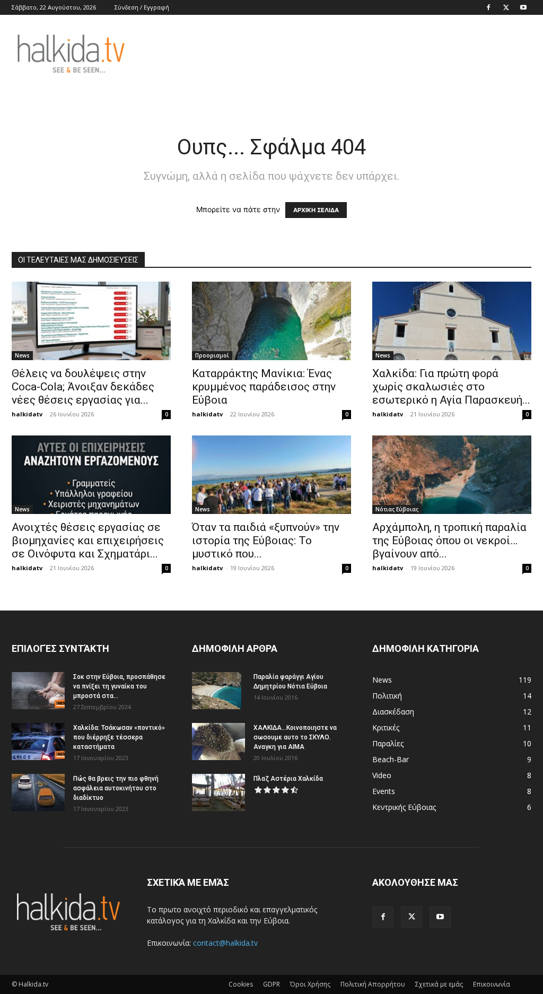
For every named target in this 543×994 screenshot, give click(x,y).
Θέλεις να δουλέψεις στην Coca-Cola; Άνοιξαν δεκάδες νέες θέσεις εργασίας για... (83, 386)
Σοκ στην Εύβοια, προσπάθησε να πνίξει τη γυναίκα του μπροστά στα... (119, 686)
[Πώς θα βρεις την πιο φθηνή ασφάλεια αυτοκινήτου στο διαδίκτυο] (38, 792)
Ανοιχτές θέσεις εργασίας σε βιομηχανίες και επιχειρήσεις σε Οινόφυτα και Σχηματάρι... (88, 540)
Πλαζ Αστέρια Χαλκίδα (288, 778)
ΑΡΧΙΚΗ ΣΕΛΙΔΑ (316, 210)
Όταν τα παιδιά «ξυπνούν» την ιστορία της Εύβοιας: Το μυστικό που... (265, 540)
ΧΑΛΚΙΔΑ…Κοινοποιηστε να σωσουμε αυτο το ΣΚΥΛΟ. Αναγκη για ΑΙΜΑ (295, 737)
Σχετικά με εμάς (439, 984)
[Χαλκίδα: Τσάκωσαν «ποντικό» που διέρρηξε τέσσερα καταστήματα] (38, 741)
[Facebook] (488, 7)
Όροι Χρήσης (310, 984)
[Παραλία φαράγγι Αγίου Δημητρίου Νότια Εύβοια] (216, 690)
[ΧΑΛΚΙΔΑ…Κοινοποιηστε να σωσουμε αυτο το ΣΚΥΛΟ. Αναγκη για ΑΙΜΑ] (218, 741)
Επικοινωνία (491, 984)
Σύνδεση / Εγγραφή (142, 7)
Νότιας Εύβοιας (396, 509)
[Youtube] (523, 7)
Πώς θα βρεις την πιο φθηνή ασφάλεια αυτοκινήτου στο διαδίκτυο (116, 788)
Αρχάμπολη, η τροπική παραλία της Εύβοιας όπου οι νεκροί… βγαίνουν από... (449, 540)
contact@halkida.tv (225, 943)
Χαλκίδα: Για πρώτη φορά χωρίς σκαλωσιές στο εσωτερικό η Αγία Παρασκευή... (451, 386)
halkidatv (27, 414)
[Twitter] (506, 7)
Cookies (241, 984)
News (22, 355)
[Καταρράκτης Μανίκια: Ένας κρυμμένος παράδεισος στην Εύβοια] (271, 321)
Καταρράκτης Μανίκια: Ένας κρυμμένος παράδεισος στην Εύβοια (264, 386)
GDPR (271, 984)
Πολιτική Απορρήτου (372, 984)
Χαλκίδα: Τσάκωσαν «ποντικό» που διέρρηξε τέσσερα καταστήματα (119, 737)
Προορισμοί (212, 355)
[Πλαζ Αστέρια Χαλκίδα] (218, 792)
